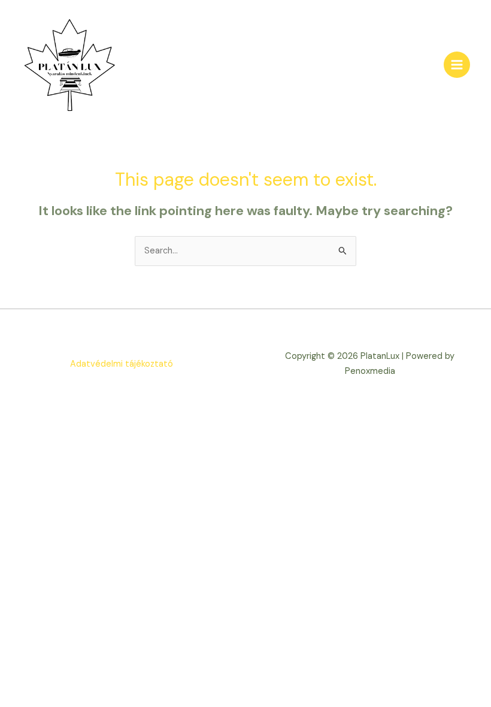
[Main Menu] (457, 65)
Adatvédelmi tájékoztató (121, 364)
